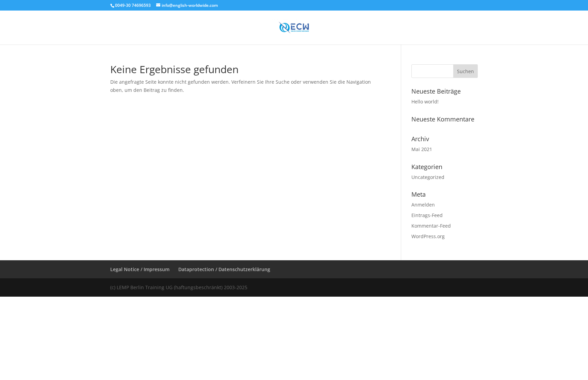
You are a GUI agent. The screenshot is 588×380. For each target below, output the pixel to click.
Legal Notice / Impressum (139, 269)
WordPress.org (428, 236)
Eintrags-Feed (427, 215)
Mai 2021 (421, 149)
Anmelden (423, 204)
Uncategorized (427, 177)
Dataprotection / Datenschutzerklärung (224, 269)
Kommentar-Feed (431, 225)
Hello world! (425, 101)
